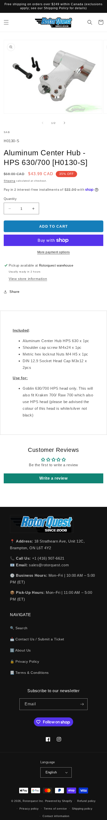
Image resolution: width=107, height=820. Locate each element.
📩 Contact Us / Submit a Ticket (37, 639)
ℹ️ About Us (20, 650)
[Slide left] (42, 122)
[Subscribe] (81, 704)
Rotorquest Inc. (33, 800)
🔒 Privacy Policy (24, 661)
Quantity (10, 199)
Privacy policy (29, 808)
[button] (6, 22)
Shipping (9, 180)
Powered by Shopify (58, 800)
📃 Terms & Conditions (29, 673)
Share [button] (14, 292)
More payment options (53, 252)
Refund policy (86, 800)
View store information (28, 279)
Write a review (53, 478)
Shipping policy (82, 808)
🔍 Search (19, 628)
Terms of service (55, 808)
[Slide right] (64, 122)
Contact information (56, 816)
